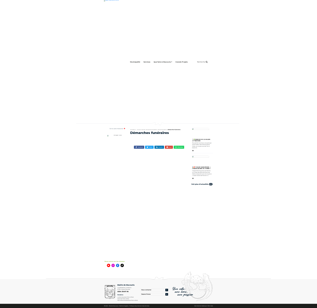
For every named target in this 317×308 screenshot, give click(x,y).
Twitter (150, 147)
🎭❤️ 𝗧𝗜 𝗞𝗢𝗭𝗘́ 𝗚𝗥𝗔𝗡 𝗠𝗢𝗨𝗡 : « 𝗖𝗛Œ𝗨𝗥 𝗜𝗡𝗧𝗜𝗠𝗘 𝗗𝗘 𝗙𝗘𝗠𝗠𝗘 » (201, 167)
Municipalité (135, 62)
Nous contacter (146, 290)
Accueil (139, 129)
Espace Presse (146, 294)
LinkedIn (160, 147)
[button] (202, 62)
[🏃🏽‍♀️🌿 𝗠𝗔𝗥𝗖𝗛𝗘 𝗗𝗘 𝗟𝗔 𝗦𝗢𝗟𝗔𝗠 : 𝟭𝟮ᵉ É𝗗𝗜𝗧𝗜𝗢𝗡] (200, 132)
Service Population (162, 129)
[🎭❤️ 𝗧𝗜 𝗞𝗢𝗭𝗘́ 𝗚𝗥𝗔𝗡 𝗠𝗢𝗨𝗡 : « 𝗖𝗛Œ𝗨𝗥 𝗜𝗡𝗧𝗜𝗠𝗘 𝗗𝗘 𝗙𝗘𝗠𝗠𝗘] (200, 160)
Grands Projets (181, 62)
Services (146, 62)
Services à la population (151, 129)
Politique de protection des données (139, 306)
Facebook (140, 147)
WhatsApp (180, 147)
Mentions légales (123, 306)
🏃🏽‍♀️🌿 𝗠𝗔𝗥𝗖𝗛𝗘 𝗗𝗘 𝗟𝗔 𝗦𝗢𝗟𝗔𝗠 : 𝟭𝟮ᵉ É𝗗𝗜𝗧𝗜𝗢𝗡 (201, 140)
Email (170, 147)
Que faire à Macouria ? (163, 62)
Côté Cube (210, 306)
